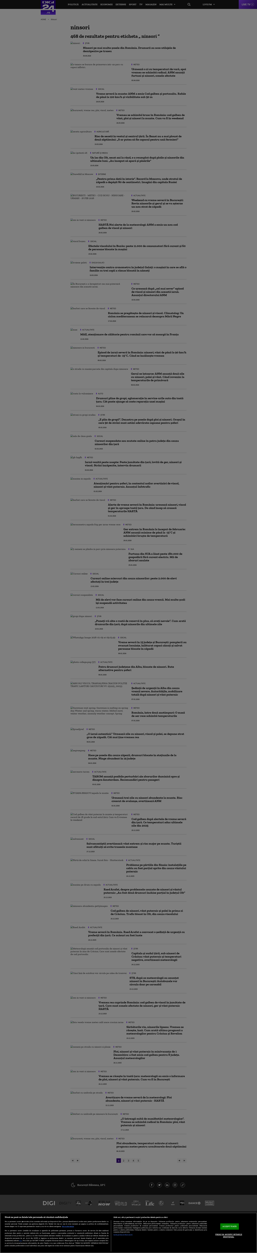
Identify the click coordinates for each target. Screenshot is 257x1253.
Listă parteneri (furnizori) (122, 1235)
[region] (128, 1233)
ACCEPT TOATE (229, 1226)
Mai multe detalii (68, 1226)
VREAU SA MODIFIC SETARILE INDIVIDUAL (228, 1235)
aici (20, 1240)
